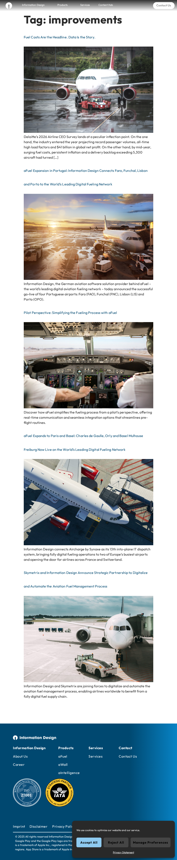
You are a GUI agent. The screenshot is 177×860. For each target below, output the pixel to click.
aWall (63, 764)
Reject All (116, 842)
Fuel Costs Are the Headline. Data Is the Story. (59, 37)
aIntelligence (69, 773)
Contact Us (128, 756)
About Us (20, 756)
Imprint (19, 826)
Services (85, 4)
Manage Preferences (150, 842)
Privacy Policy (63, 826)
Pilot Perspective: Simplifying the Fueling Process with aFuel (70, 312)
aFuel (62, 756)
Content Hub (105, 4)
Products (62, 4)
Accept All (89, 842)
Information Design (33, 4)
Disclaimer (38, 826)
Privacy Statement (123, 852)
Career (19, 764)
